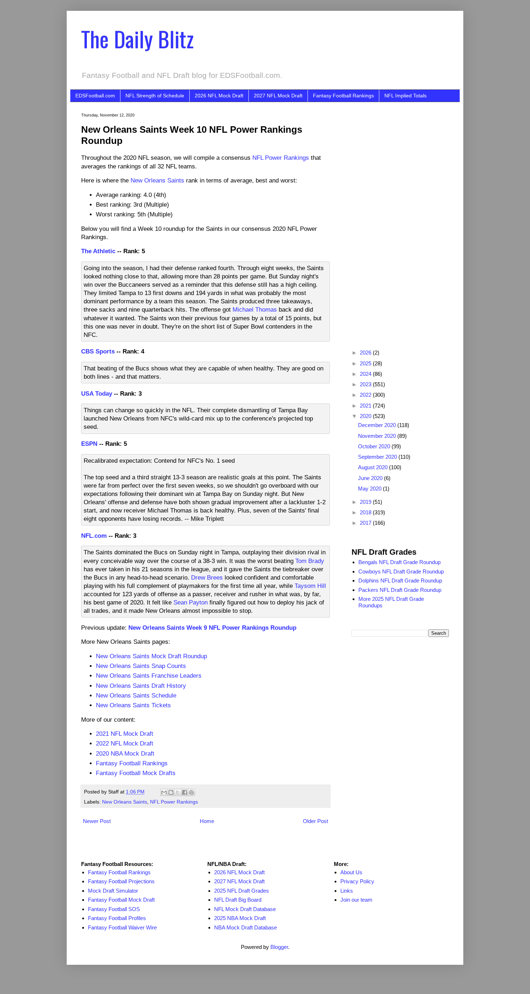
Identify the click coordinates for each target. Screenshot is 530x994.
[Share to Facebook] (184, 792)
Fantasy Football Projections (121, 881)
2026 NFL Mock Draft (219, 95)
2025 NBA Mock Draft (240, 918)
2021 (366, 406)
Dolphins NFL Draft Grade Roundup (400, 580)
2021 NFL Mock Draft (124, 733)
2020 (366, 416)
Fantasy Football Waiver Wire (122, 927)
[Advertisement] (400, 221)
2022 (366, 395)
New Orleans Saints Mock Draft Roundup (151, 656)
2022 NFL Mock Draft (124, 743)
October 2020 (375, 446)
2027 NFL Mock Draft (278, 95)
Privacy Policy (357, 881)
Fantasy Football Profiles (117, 918)
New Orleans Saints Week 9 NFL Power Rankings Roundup (212, 627)
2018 (366, 512)
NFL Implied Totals (405, 95)
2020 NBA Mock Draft (125, 753)
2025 (366, 363)
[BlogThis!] (171, 792)
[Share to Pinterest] (191, 792)
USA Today (96, 393)
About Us (351, 872)
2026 (366, 352)
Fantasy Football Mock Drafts (136, 773)
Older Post (315, 821)
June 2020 (371, 478)
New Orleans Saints (157, 180)
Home (207, 821)
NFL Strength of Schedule (154, 95)
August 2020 (373, 467)
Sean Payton (190, 602)
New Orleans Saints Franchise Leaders (149, 675)
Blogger (279, 947)
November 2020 (377, 436)
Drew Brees (207, 577)
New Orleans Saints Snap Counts (141, 666)
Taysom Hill (310, 585)
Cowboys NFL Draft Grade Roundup (401, 571)
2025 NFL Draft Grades (241, 891)
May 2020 (370, 488)
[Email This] (164, 792)
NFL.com (94, 535)
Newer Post (97, 821)
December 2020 (377, 425)
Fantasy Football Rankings (343, 95)
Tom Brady (309, 561)
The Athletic (98, 251)
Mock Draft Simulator (113, 891)
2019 (366, 502)
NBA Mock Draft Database (245, 927)
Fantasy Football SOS (114, 909)
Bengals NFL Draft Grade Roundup (399, 562)
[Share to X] (177, 792)
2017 (366, 523)
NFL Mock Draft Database (245, 909)
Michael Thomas (255, 309)
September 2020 (378, 457)
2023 (366, 384)
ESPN (89, 443)
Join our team (356, 900)
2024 (366, 374)
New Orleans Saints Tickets (133, 705)
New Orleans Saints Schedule (136, 695)
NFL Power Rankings (280, 157)
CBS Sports (98, 351)
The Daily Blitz (137, 38)
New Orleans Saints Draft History (141, 685)
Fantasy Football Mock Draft (121, 900)
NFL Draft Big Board (237, 900)
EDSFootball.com (95, 95)
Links (346, 891)
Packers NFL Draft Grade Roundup (399, 590)
